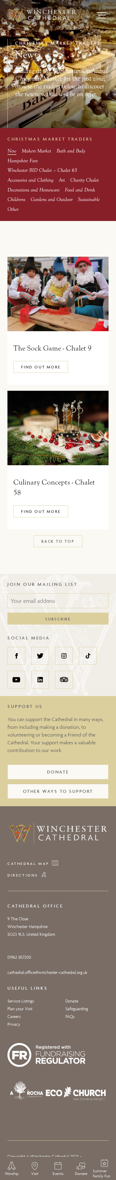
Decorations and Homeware (33, 190)
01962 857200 (19, 957)
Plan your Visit (19, 1008)
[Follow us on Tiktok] (88, 656)
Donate (58, 772)
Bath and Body (71, 151)
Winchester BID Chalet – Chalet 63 (42, 170)
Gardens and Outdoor (52, 199)
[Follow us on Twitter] (40, 656)
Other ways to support (58, 791)
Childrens (16, 199)
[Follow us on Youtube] (16, 680)
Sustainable (89, 199)
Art (62, 180)
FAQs (69, 1016)
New (11, 151)
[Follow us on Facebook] (16, 656)
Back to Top (58, 541)
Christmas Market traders (50, 139)
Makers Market (36, 151)
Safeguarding (76, 1008)
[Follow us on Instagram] (64, 656)
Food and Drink (80, 190)
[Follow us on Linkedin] (40, 680)
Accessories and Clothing (30, 180)
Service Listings (20, 1001)
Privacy (13, 1024)
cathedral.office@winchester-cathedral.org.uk (47, 972)
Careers (14, 1016)
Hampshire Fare (22, 161)
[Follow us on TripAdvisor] (64, 680)
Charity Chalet (84, 180)
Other (12, 209)
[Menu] (101, 14)
